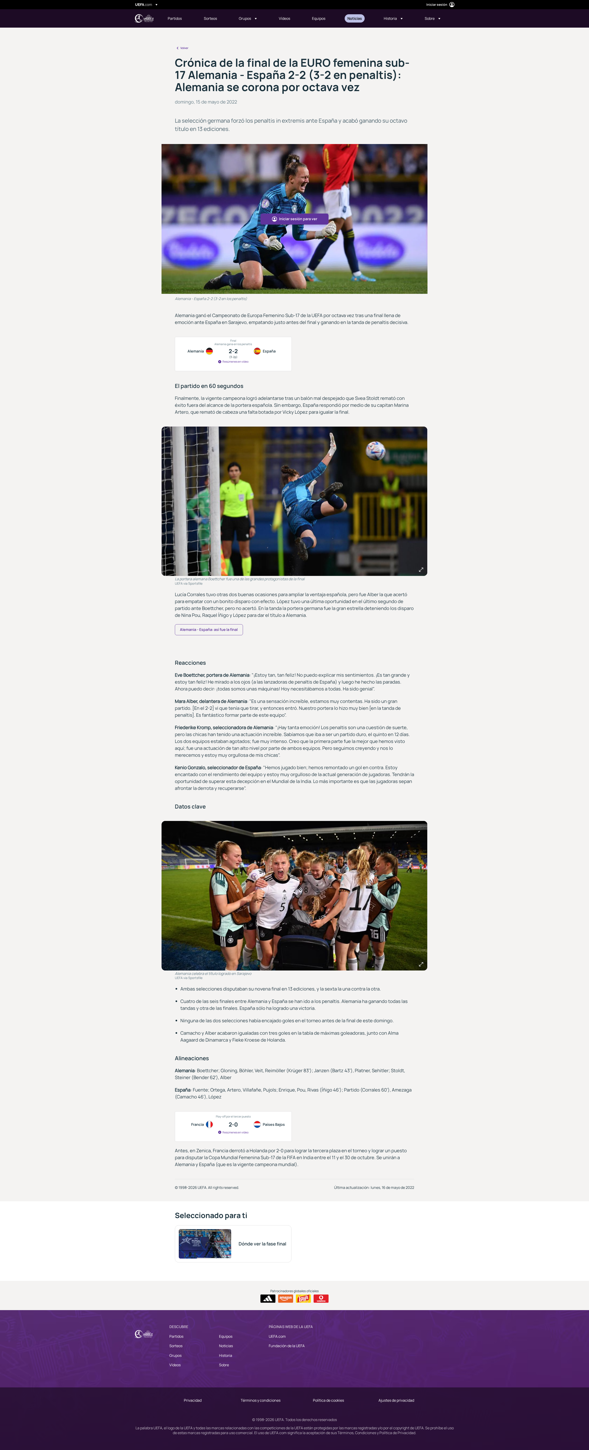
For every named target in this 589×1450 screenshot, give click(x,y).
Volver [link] (184, 48)
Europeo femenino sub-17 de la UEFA (144, 18)
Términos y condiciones (260, 1400)
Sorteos (175, 1345)
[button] (248, 18)
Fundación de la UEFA (287, 1345)
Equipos (225, 1336)
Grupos (175, 1355)
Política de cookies (328, 1400)
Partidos (176, 1336)
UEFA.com (277, 1336)
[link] (175, 18)
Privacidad (193, 1400)
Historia (225, 1355)
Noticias (226, 1345)
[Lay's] (303, 1298)
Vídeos (175, 1364)
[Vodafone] (321, 1298)
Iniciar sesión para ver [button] (298, 218)
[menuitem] (180, 18)
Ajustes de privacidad (396, 1400)
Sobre (224, 1364)
